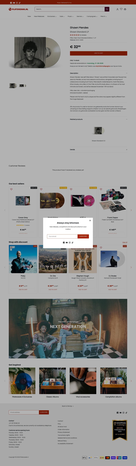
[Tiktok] (72, 242)
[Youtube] (67, 242)
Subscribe (83, 236)
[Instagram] (69, 242)
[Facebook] (64, 242)
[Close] (90, 220)
